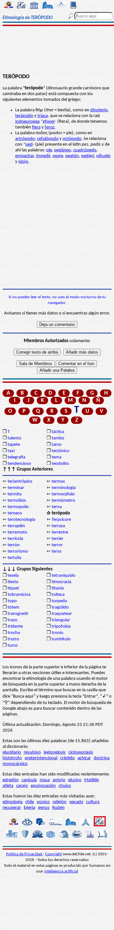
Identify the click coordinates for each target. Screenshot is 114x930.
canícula (29, 780)
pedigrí (87, 156)
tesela (13, 575)
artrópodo (25, 138)
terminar (16, 488)
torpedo (59, 601)
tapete (14, 444)
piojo (23, 161)
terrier (57, 538)
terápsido (24, 116)
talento (14, 438)
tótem (13, 607)
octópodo (72, 138)
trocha (14, 632)
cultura (92, 802)
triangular (61, 620)
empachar (24, 156)
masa (45, 780)
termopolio (18, 507)
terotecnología (21, 519)
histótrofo (12, 758)
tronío (57, 632)
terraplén (16, 526)
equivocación (43, 785)
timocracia (61, 582)
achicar (84, 758)
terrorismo (18, 551)
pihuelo (103, 156)
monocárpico (15, 763)
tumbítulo (61, 639)
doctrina (102, 758)
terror (57, 545)
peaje (58, 156)
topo (12, 601)
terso (56, 551)
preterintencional (41, 758)
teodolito (60, 463)
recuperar (12, 807)
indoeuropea (27, 121)
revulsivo (32, 752)
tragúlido (60, 607)
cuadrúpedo (84, 150)
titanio (58, 588)
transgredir (18, 613)
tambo (58, 438)
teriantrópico (20, 481)
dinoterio (99, 110)
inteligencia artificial (61, 871)
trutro (13, 639)
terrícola (15, 538)
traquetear (62, 613)
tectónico (60, 451)
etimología (12, 802)
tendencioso (19, 463)
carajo (22, 785)
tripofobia (61, 626)
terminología (64, 488)
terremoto (17, 532)
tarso (56, 444)
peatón (72, 156)
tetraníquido (63, 575)
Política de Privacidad (24, 854)
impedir (43, 156)
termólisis (17, 500)
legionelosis (55, 752)
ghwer (49, 121)
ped (29, 144)
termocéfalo (63, 494)
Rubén (58, 807)
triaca (42, 116)
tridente (15, 626)
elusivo (74, 780)
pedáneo (62, 150)
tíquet (13, 588)
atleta (8, 785)
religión (59, 802)
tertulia (14, 557)
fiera (36, 127)
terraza (58, 526)
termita (15, 494)
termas (58, 481)
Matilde (91, 780)
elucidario (12, 752)
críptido (67, 758)
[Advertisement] (57, 50)
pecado (76, 802)
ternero (15, 513)
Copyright (53, 854)
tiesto (13, 582)
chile (29, 802)
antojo (59, 780)
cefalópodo (48, 138)
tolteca (58, 594)
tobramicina (19, 594)
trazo (12, 620)
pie (49, 150)
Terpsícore (61, 519)
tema (56, 457)
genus (43, 807)
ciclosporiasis (80, 752)
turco (13, 645)
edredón (11, 780)
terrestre (60, 532)
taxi (11, 451)
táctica (58, 432)
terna (57, 507)
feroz (49, 127)
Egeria (29, 807)
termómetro (63, 500)
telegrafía (16, 457)
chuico (65, 785)
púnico (43, 802)
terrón (14, 545)
